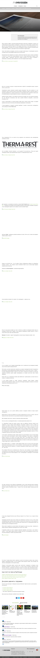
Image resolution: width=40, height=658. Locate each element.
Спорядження (4, 25)
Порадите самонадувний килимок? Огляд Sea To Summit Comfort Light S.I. (14, 574)
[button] (37, 6)
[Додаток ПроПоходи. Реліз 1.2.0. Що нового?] (27, 607)
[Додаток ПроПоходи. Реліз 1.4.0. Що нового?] (12, 607)
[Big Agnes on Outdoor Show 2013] (20, 349)
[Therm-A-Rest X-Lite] (20, 502)
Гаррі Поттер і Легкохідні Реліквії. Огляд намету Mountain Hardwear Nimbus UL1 (5, 612)
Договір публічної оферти (32, 657)
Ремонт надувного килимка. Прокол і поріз (9, 578)
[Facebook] (27, 652)
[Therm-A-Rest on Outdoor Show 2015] (20, 122)
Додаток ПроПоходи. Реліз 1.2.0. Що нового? (27, 611)
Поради (15, 25)
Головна (3, 8)
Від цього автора (23, 602)
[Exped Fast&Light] (20, 546)
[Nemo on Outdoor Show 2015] (20, 283)
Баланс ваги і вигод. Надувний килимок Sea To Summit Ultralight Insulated (14, 575)
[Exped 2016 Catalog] (20, 250)
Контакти (14, 657)
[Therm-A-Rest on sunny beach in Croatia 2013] (20, 73)
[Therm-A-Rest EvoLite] (20, 469)
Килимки (7, 25)
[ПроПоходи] (20, 3)
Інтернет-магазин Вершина (8, 587)
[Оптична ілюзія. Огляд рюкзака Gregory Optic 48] (35, 607)
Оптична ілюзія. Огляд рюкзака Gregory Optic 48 (34, 611)
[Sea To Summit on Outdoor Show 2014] (20, 221)
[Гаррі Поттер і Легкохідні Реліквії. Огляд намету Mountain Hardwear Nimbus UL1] (5, 607)
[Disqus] (20, 632)
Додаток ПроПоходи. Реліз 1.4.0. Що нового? (12, 611)
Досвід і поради (11, 25)
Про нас (17, 657)
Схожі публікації (15, 602)
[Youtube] (32, 652)
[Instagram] (30, 652)
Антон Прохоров (21, 35)
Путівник (21, 657)
